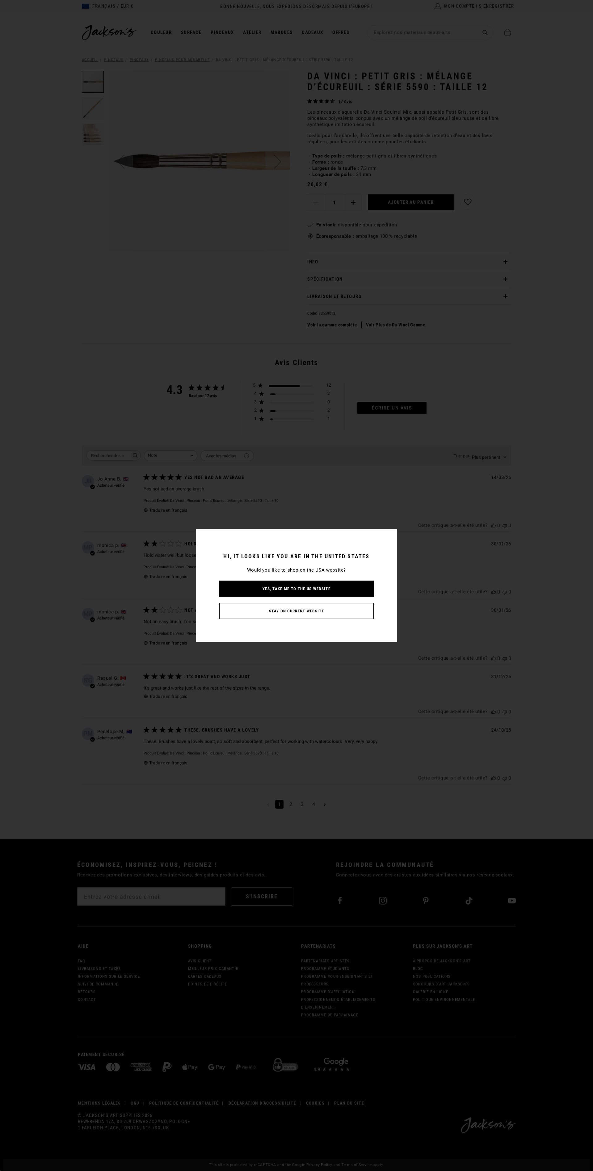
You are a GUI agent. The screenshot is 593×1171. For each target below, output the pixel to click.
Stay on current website (296, 611)
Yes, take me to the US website (296, 588)
